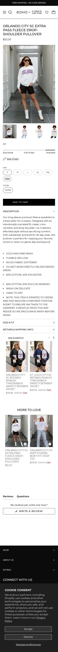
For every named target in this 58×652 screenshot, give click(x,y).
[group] (29, 3)
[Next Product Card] (53, 337)
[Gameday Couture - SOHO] (29, 12)
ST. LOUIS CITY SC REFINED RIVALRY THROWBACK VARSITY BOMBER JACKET (41, 380)
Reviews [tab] (8, 497)
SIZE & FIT (8, 322)
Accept (28, 629)
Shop (6, 550)
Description (11, 211)
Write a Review (36, 512)
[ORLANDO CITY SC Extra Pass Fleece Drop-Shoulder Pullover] (9, 131)
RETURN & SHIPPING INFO (18, 329)
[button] (10, 12)
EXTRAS (7, 570)
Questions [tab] (23, 497)
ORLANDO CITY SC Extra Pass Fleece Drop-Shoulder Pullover (16, 456)
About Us (8, 560)
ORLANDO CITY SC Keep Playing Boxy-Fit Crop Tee (41, 454)
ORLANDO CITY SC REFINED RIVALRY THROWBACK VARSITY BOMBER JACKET (17, 381)
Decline (28, 637)
